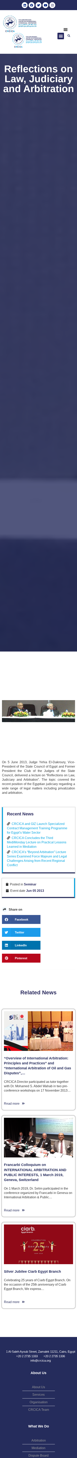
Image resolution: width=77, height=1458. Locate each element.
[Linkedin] (25, 5)
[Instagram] (52, 5)
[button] (65, 29)
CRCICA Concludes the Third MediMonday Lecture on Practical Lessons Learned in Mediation (36, 842)
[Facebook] (32, 5)
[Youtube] (45, 5)
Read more (13, 1103)
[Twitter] (38, 5)
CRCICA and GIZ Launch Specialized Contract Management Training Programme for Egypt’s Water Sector (37, 828)
